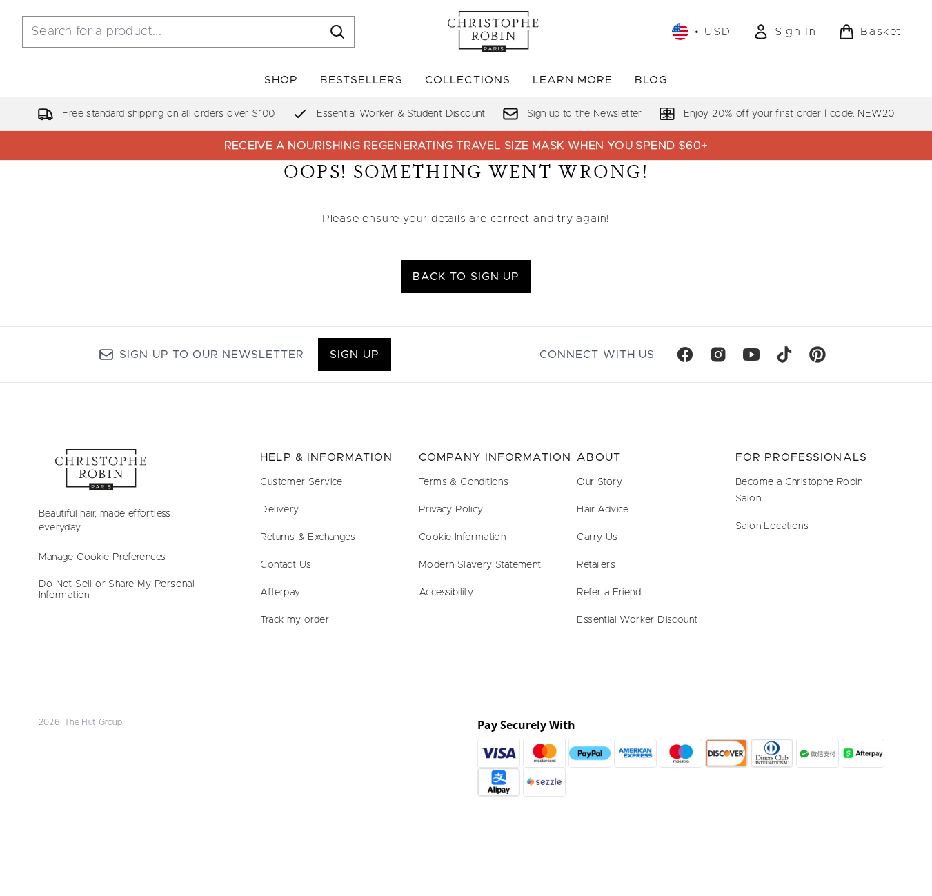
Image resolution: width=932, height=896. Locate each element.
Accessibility (446, 592)
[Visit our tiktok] (784, 354)
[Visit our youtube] (751, 354)
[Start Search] (337, 32)
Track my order (294, 620)
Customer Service (301, 482)
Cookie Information (462, 537)
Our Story (599, 482)
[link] (784, 32)
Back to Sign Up (466, 276)
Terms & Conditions (463, 482)
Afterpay (280, 592)
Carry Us (597, 537)
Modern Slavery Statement (480, 565)
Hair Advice (602, 510)
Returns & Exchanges (307, 537)
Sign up (354, 354)
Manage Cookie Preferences (102, 557)
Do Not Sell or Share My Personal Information (117, 589)
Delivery (279, 510)
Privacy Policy (451, 510)
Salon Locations (772, 526)
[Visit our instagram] (718, 354)
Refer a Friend (609, 592)
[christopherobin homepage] (493, 31)
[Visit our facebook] (685, 354)
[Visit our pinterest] (817, 354)
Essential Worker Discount (637, 620)
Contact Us (285, 565)
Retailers (596, 565)
